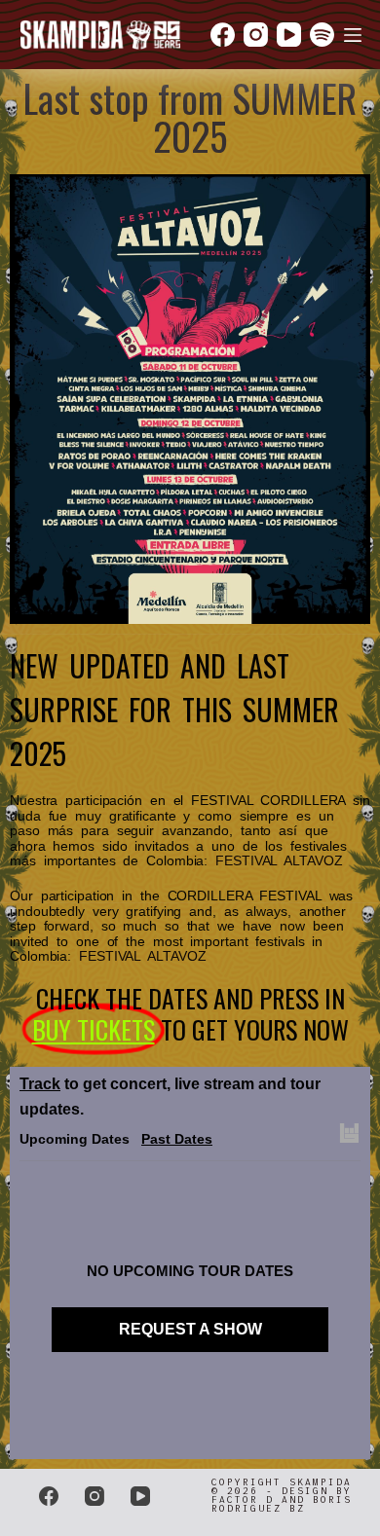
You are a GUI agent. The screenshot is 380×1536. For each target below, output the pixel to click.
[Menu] (352, 35)
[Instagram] (256, 34)
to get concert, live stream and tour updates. (170, 1096)
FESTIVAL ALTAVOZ (278, 860)
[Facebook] (222, 34)
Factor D (242, 1500)
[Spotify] (322, 34)
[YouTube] (289, 34)
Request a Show (190, 1329)
